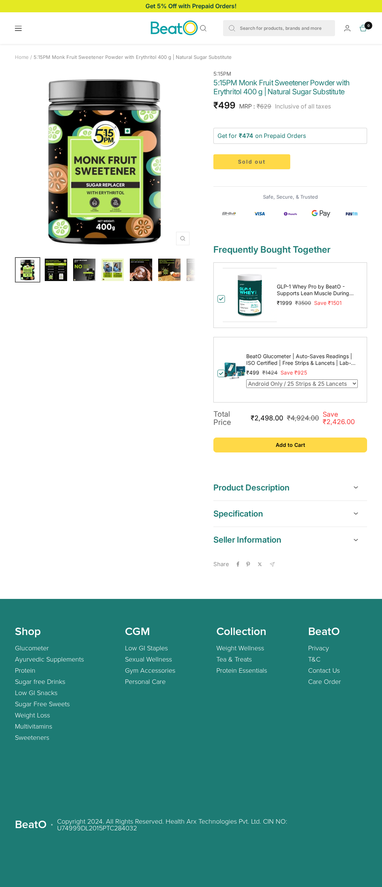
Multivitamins (33, 726)
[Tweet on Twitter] (260, 564)
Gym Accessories (150, 670)
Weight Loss (32, 714)
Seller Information (247, 539)
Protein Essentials (241, 670)
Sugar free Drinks (40, 681)
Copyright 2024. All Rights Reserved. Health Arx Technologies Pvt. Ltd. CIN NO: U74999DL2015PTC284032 (172, 824)
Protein (25, 670)
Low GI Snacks (36, 692)
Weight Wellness (240, 647)
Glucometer (32, 647)
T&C (314, 659)
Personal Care (145, 681)
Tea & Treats (234, 659)
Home (22, 57)
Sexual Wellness (148, 659)
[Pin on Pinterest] (248, 564)
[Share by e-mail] (272, 564)
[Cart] (363, 28)
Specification (238, 513)
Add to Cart (290, 445)
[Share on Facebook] (238, 564)
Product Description (251, 487)
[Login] (347, 28)
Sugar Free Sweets (42, 703)
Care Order (324, 681)
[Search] (203, 28)
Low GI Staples (146, 647)
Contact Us (324, 670)
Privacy (318, 647)
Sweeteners (32, 737)
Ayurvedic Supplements (49, 659)
